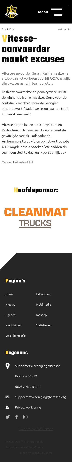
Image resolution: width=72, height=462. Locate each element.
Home (9, 294)
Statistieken (44, 325)
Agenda (11, 315)
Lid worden (43, 294)
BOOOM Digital (41, 452)
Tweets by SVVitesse (36, 428)
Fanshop (41, 315)
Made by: (25, 452)
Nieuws (10, 304)
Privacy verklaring (28, 407)
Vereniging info (16, 335)
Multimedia (43, 304)
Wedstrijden (14, 325)
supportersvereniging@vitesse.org (40, 397)
